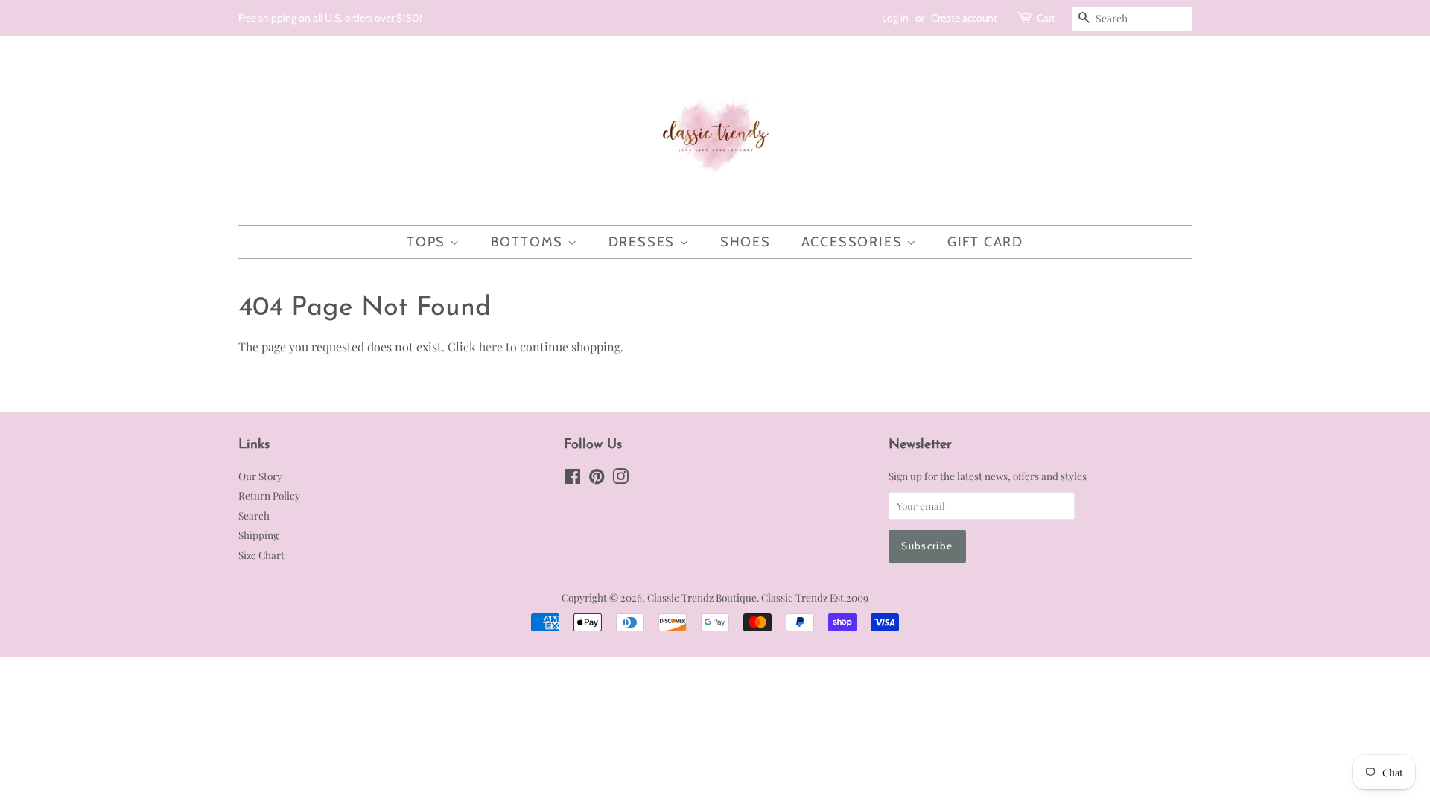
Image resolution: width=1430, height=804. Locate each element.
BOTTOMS (529, 242)
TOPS (428, 242)
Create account (964, 18)
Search (254, 515)
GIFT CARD (985, 242)
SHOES (745, 242)
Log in (895, 18)
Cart (1046, 18)
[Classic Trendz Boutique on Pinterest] (596, 478)
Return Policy (269, 495)
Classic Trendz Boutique (702, 597)
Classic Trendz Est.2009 (814, 597)
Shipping (258, 534)
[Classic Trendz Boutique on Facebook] (572, 478)
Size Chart (261, 554)
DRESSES (643, 242)
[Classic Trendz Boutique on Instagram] (620, 478)
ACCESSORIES (854, 242)
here (491, 346)
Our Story (260, 475)
